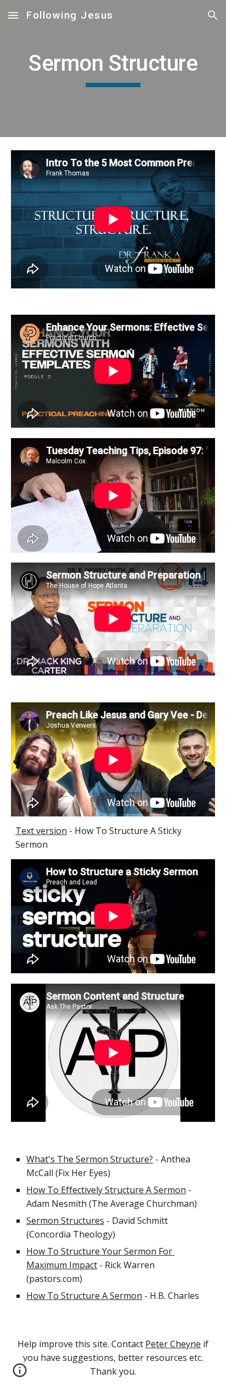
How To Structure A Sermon (84, 1296)
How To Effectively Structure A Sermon (106, 1190)
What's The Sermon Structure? (89, 1159)
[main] (113, 69)
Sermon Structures (65, 1221)
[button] (13, 15)
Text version (41, 831)
